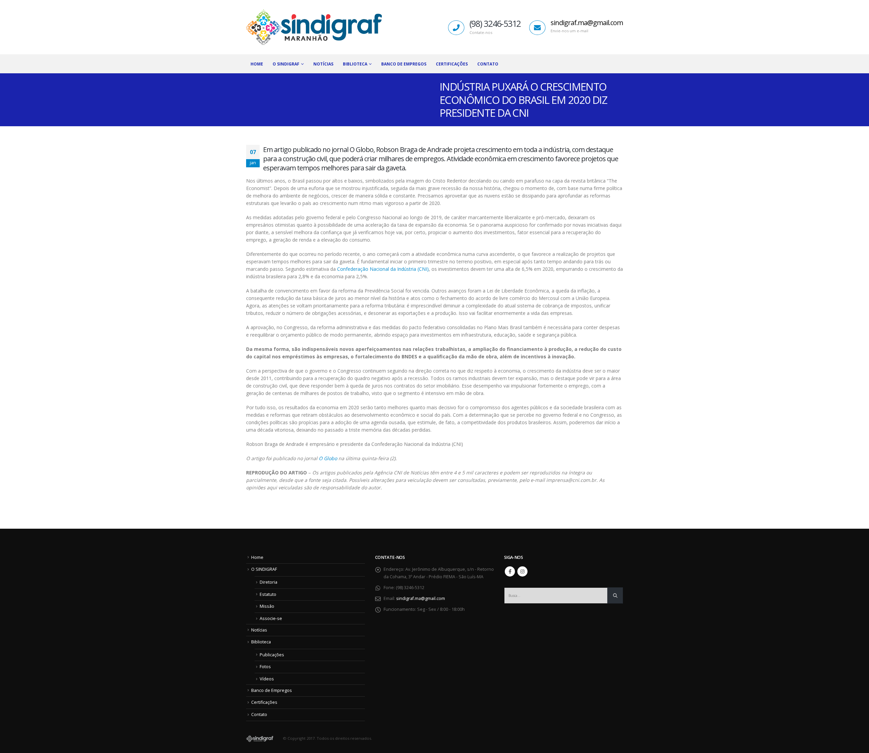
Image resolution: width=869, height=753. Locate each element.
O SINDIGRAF (286, 64)
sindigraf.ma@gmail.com (587, 22)
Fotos (265, 667)
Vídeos (267, 679)
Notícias (323, 64)
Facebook (510, 571)
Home (257, 64)
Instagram (522, 571)
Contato (487, 64)
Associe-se (271, 618)
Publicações (272, 655)
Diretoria (268, 582)
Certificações (452, 64)
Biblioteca (261, 642)
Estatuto (268, 594)
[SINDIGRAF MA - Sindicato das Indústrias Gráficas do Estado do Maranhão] (314, 27)
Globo (329, 458)
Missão (267, 606)
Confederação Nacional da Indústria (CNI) (383, 269)
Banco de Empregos (403, 64)
